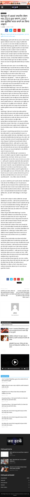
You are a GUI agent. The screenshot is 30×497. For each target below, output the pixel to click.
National (3, 480)
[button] (28, 7)
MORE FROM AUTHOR (7, 324)
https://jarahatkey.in (15, 315)
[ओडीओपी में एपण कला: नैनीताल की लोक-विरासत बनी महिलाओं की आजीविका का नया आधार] (4, 346)
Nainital (3, 485)
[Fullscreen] (27, 368)
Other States (4, 487)
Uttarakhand (3, 13)
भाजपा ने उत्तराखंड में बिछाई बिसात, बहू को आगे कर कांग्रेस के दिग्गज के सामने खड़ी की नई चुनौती (18, 330)
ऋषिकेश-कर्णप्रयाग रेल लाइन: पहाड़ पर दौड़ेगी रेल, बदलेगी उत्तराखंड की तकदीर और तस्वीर (19, 337)
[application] (15, 362)
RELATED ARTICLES (6, 322)
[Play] (3, 368)
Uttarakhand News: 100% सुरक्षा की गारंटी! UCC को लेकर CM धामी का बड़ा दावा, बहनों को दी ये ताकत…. (14, 399)
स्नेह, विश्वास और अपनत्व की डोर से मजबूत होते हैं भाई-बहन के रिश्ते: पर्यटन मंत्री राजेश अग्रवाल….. (14, 411)
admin (3, 26)
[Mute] (25, 368)
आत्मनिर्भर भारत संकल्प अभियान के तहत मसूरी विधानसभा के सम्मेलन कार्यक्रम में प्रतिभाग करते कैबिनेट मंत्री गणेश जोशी (8, 293)
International (4, 482)
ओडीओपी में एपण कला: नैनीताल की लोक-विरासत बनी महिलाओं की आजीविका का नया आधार (19, 345)
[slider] (14, 368)
